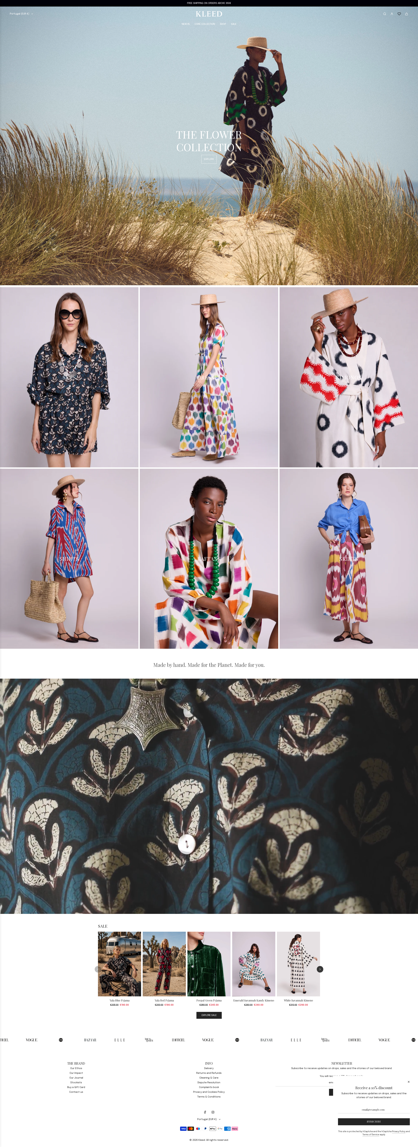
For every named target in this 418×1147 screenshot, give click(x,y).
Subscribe (374, 1121)
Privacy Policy (398, 1132)
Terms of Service (370, 1135)
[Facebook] (205, 1112)
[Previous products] (98, 969)
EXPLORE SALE (209, 1015)
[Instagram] (213, 1112)
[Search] (384, 13)
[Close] (408, 1081)
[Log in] (391, 13)
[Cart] (406, 13)
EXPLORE (209, 159)
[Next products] (320, 969)
